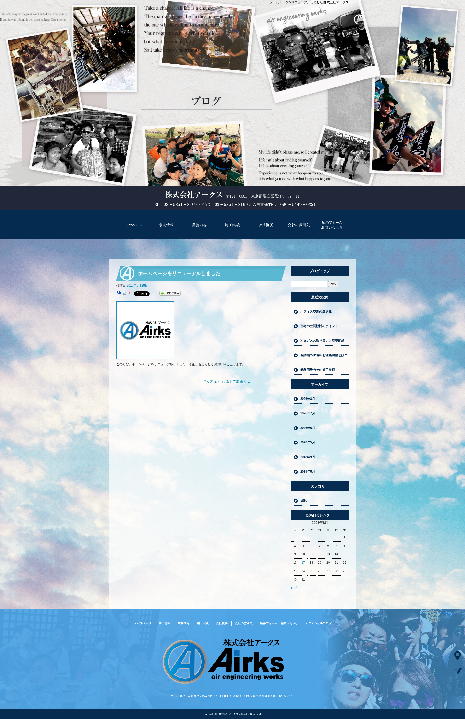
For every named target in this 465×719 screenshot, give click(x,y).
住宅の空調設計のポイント (319, 326)
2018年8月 (307, 471)
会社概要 (265, 224)
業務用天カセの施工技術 (317, 369)
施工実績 (232, 224)
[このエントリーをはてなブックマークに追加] (119, 293)
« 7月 (294, 588)
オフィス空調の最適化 (316, 311)
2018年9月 (307, 457)
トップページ (132, 224)
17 (303, 562)
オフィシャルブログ (318, 623)
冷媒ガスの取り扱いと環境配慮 (322, 340)
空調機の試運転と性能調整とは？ (324, 355)
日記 (303, 500)
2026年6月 (307, 428)
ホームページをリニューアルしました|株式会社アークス (309, 2)
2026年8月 (307, 399)
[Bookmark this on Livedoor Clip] (124, 293)
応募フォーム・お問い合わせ (332, 224)
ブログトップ (320, 271)
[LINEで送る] (170, 293)
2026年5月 (307, 442)
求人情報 (166, 224)
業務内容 (199, 224)
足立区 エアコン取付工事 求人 (226, 382)
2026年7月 (307, 413)
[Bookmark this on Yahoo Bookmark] (130, 293)
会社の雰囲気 (298, 224)
